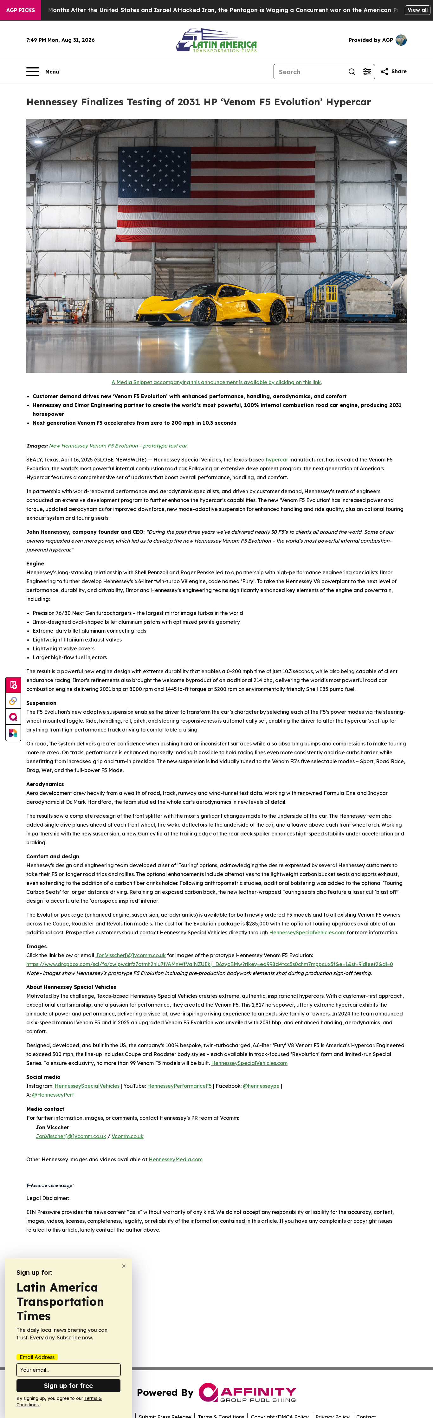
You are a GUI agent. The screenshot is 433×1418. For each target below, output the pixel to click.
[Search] (351, 71)
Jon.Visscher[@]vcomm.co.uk (130, 955)
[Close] (124, 1266)
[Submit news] (13, 685)
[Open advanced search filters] (367, 71)
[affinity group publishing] (13, 717)
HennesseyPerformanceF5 (179, 1086)
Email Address (37, 1357)
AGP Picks (20, 10)
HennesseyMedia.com (176, 1159)
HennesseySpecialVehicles (87, 1086)
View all (418, 10)
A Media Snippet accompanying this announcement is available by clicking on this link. (217, 382)
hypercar (277, 459)
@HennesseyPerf (53, 1095)
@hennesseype (261, 1086)
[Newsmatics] (13, 733)
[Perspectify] (13, 701)
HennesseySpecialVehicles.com (307, 932)
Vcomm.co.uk (128, 1136)
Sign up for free (68, 1385)
